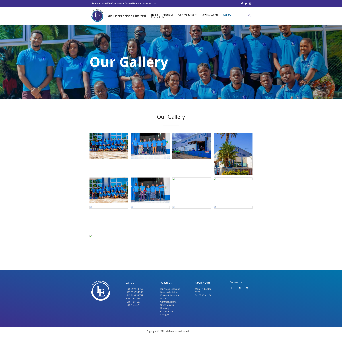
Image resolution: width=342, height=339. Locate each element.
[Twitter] (246, 3)
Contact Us (157, 17)
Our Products (186, 14)
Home (154, 14)
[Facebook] (242, 3)
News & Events (209, 14)
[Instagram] (250, 3)
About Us (168, 14)
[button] (249, 15)
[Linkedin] (239, 288)
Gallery (227, 14)
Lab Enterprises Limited (126, 15)
